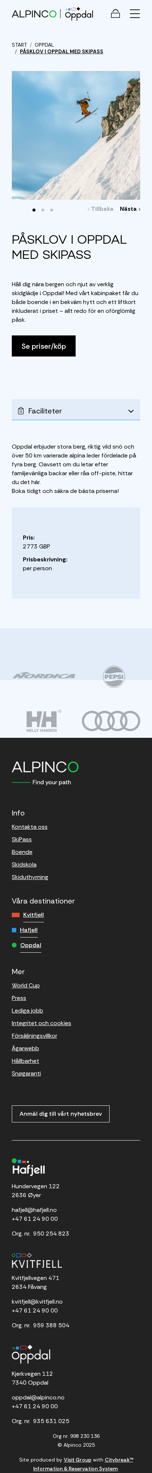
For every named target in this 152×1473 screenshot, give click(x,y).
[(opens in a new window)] (44, 675)
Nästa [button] (129, 209)
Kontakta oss (30, 827)
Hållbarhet (25, 1061)
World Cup (26, 985)
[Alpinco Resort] (34, 13)
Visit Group (77, 1459)
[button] (33, 210)
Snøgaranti (26, 1073)
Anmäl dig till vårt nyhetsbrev (61, 1114)
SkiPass (22, 839)
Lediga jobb (27, 1010)
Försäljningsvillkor (34, 1036)
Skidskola (24, 864)
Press (19, 998)
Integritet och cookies (41, 1023)
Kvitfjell (33, 915)
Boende (22, 852)
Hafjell (29, 930)
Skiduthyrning (30, 877)
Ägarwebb (25, 1048)
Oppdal (30, 945)
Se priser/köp (43, 346)
